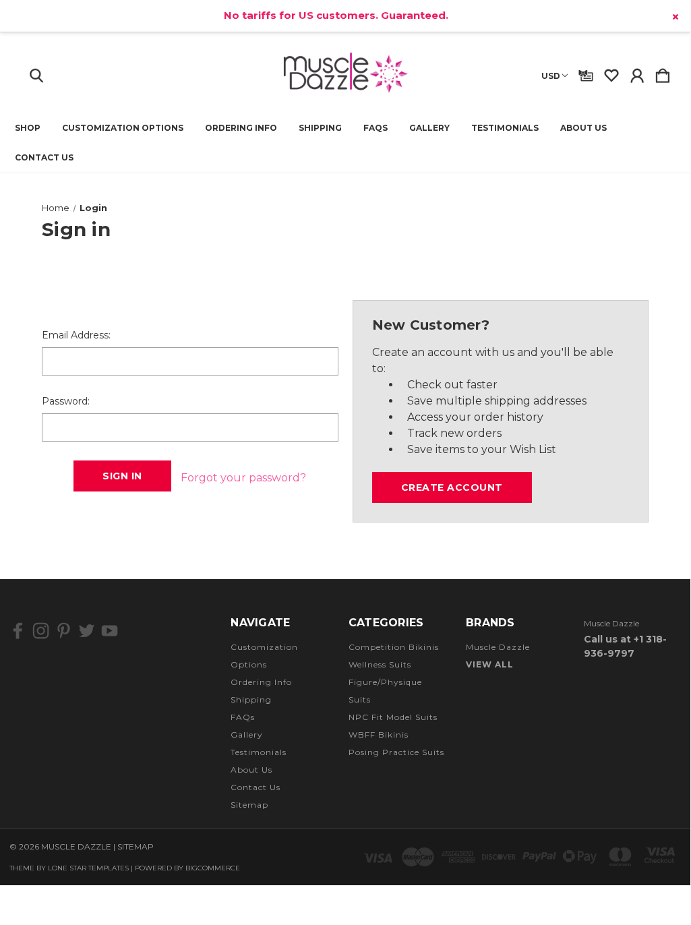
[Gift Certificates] (586, 73)
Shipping (320, 128)
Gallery (429, 128)
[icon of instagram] (40, 630)
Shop (27, 128)
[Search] (36, 73)
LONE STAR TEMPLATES (88, 868)
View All (490, 664)
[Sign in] (637, 73)
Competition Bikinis (394, 647)
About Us (583, 128)
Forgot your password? (243, 477)
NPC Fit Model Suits (393, 717)
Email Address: (76, 335)
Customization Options (122, 128)
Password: (66, 401)
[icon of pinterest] (63, 630)
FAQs (375, 128)
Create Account (452, 487)
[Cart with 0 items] (662, 73)
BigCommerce (212, 868)
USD (550, 76)
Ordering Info (241, 128)
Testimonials (505, 128)
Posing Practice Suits (396, 752)
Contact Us (44, 158)
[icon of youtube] (109, 630)
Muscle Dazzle (498, 647)
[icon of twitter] (86, 630)
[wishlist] (611, 73)
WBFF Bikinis (379, 734)
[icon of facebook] (17, 630)
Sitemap (249, 805)
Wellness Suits (380, 664)
